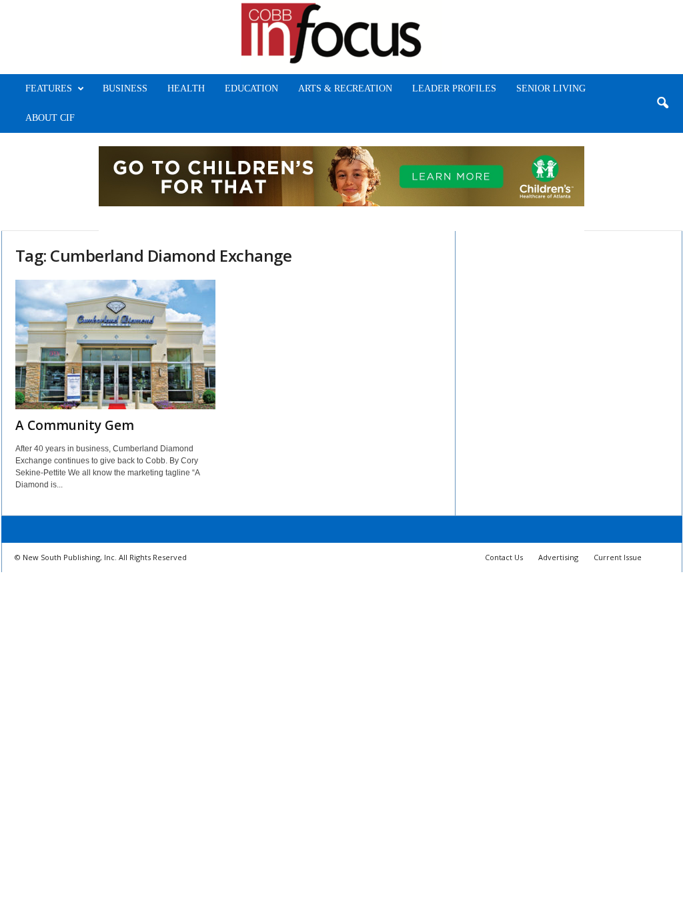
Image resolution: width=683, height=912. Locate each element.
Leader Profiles (454, 88)
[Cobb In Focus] (341, 37)
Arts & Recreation (345, 88)
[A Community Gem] (115, 344)
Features (48, 88)
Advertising (558, 557)
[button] (662, 103)
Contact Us (504, 557)
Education (251, 88)
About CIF (50, 118)
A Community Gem (74, 425)
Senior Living (551, 88)
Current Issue (618, 557)
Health (186, 88)
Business (125, 88)
